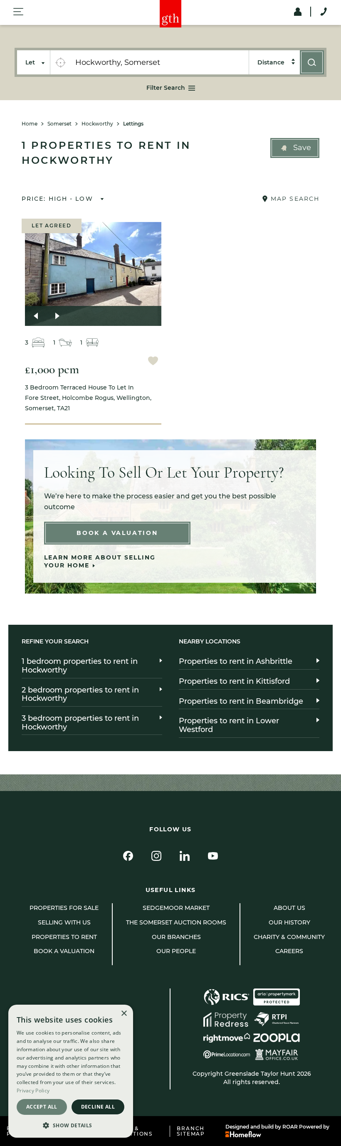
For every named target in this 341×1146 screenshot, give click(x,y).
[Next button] (57, 316)
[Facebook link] (128, 856)
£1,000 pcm (52, 369)
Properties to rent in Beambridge (241, 701)
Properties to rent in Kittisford (234, 681)
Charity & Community (289, 937)
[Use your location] (60, 62)
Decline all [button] (98, 1106)
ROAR (290, 1127)
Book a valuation (64, 951)
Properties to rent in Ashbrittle (235, 661)
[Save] (153, 362)
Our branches (176, 937)
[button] (294, 148)
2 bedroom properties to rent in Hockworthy (80, 694)
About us (289, 908)
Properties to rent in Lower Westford (229, 725)
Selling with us (64, 922)
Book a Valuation (117, 533)
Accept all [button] (41, 1106)
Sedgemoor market (176, 908)
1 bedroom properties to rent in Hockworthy (80, 666)
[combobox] (159, 62)
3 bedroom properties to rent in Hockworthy (80, 723)
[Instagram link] (156, 856)
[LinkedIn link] (185, 856)
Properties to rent (64, 937)
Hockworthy (97, 124)
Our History (289, 922)
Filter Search (165, 87)
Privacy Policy (33, 1090)
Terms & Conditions (132, 1131)
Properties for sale (64, 908)
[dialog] (70, 1071)
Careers (289, 951)
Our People (176, 951)
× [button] (124, 1013)
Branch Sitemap (191, 1131)
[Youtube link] (213, 856)
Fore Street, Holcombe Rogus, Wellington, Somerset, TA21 (88, 398)
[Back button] (36, 316)
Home (29, 124)
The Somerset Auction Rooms (176, 922)
